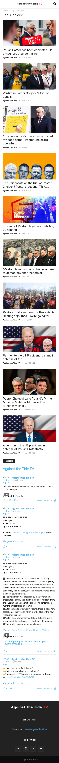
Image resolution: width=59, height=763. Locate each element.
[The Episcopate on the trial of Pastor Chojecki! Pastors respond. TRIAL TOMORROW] (29, 166)
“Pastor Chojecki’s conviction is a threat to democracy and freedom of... (29, 271)
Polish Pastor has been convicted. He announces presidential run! (27, 51)
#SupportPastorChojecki (34, 532)
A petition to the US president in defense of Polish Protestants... (24, 447)
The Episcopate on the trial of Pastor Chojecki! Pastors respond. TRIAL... (27, 184)
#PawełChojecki (33, 630)
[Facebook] (18, 749)
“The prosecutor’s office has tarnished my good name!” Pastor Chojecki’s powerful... (28, 139)
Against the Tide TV (11, 57)
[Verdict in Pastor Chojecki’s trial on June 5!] (29, 76)
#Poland (45, 630)
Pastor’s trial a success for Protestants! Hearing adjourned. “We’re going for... (29, 314)
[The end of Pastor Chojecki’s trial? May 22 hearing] (29, 209)
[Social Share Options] (54, 500)
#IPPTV (18, 532)
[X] (33, 749)
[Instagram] (26, 749)
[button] (4, 4)
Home (5, 11)
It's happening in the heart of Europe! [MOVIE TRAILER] (25, 642)
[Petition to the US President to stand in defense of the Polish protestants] (29, 339)
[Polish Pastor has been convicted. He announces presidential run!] (29, 33)
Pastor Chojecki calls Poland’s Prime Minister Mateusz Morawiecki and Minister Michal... (27, 402)
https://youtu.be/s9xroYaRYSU (20, 677)
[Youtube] (41, 749)
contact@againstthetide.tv (35, 729)
